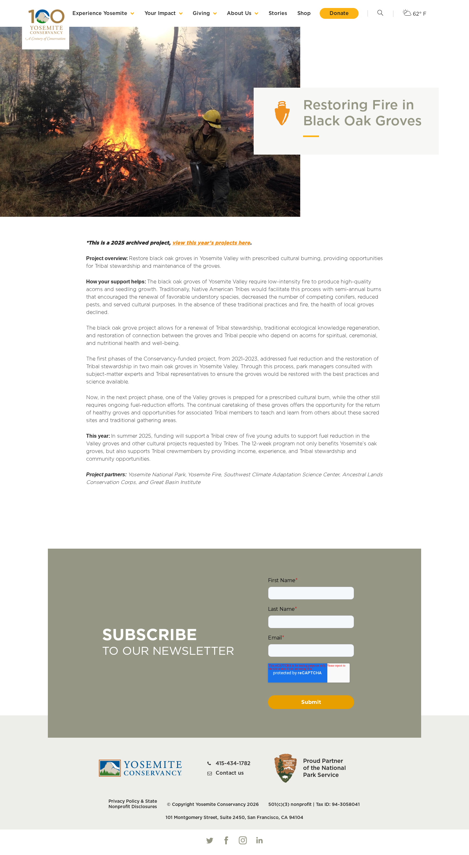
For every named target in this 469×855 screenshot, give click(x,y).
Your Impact (160, 13)
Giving (201, 13)
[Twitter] (209, 840)
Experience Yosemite (99, 13)
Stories (278, 13)
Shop (304, 13)
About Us (239, 13)
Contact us (230, 773)
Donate (339, 13)
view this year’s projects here (211, 242)
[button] (380, 13)
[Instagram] (243, 840)
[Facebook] (226, 840)
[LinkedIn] (259, 840)
